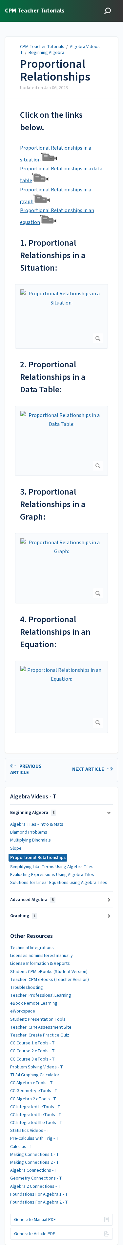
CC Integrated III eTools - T (36, 1122)
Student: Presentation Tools (38, 1019)
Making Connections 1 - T (34, 1154)
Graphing (22, 916)
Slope (16, 848)
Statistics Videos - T (30, 1130)
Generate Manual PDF (35, 1219)
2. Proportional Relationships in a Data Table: (53, 377)
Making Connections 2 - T (34, 1162)
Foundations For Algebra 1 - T (39, 1194)
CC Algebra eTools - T (31, 1083)
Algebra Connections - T (33, 1170)
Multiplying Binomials (30, 840)
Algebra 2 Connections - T (35, 1186)
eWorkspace (22, 1011)
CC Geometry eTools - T (33, 1090)
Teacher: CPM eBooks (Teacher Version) (49, 979)
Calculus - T (21, 1146)
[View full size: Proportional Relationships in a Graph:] (61, 568)
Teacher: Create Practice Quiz (39, 1035)
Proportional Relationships (55, 71)
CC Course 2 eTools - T (32, 1051)
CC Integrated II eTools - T (35, 1114)
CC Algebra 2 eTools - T (33, 1099)
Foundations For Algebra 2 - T (39, 1202)
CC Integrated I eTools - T (35, 1107)
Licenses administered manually (41, 955)
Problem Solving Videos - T (36, 1067)
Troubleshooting (26, 987)
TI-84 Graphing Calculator (34, 1075)
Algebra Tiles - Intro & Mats (36, 824)
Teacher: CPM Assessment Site (41, 1027)
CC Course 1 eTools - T (32, 1043)
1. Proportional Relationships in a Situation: (53, 255)
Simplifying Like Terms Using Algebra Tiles (51, 867)
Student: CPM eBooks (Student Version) (49, 971)
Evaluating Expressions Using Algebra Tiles (52, 874)
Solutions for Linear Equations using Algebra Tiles (58, 882)
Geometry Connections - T (36, 1178)
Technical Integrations (32, 947)
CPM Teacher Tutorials (42, 46)
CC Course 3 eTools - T (32, 1059)
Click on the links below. (51, 121)
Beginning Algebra (46, 52)
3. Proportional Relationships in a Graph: (53, 504)
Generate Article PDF (34, 1234)
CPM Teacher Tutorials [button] (34, 11)
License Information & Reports (40, 963)
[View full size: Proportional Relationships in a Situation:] (61, 316)
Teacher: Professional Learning (40, 995)
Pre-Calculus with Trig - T (34, 1138)
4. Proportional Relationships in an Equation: (55, 631)
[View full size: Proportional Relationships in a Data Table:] (61, 441)
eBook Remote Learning (33, 1003)
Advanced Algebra (32, 899)
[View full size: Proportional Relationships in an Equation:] (61, 696)
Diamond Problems (28, 832)
